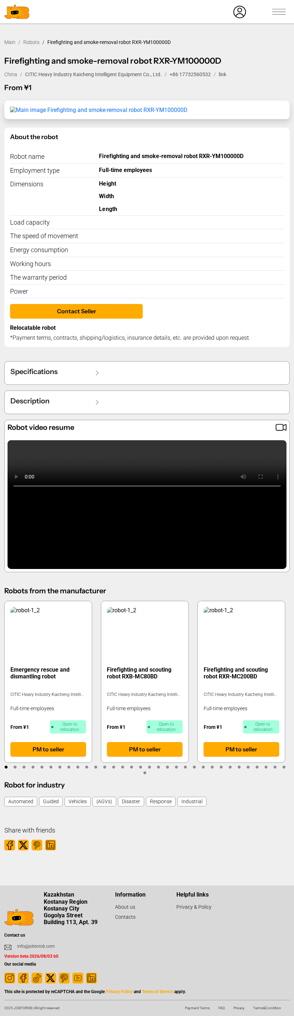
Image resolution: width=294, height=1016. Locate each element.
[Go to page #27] (238, 767)
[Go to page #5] (41, 767)
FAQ (221, 1008)
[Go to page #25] (221, 767)
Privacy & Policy (194, 907)
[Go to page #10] (86, 767)
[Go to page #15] (131, 767)
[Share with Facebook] (9, 845)
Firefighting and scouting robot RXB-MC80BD (139, 673)
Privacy (239, 1008)
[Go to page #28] (247, 767)
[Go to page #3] (23, 767)
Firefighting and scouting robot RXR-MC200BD (236, 673)
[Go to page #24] (212, 767)
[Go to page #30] (265, 767)
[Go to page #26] (230, 767)
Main (9, 42)
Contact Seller (76, 311)
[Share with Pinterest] (37, 845)
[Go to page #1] (5, 767)
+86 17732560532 (190, 74)
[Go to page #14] (122, 767)
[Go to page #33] (145, 773)
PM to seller (48, 749)
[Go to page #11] (95, 767)
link (222, 74)
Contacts (125, 917)
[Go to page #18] (158, 767)
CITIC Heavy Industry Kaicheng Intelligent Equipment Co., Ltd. (93, 74)
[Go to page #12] (104, 767)
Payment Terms (197, 1008)
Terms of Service (157, 991)
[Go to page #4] (32, 767)
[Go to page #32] (283, 767)
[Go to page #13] (113, 767)
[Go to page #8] (68, 767)
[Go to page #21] (185, 767)
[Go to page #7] (59, 767)
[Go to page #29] (256, 767)
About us (125, 907)
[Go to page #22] (194, 767)
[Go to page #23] (203, 767)
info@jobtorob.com (36, 946)
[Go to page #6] (50, 767)
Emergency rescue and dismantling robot (40, 673)
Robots (31, 42)
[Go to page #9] (77, 767)
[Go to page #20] (176, 767)
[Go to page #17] (149, 767)
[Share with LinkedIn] (50, 845)
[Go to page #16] (140, 767)
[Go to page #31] (274, 767)
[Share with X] (23, 845)
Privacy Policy (119, 991)
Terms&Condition (267, 1008)
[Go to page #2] (14, 767)
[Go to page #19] (167, 767)
